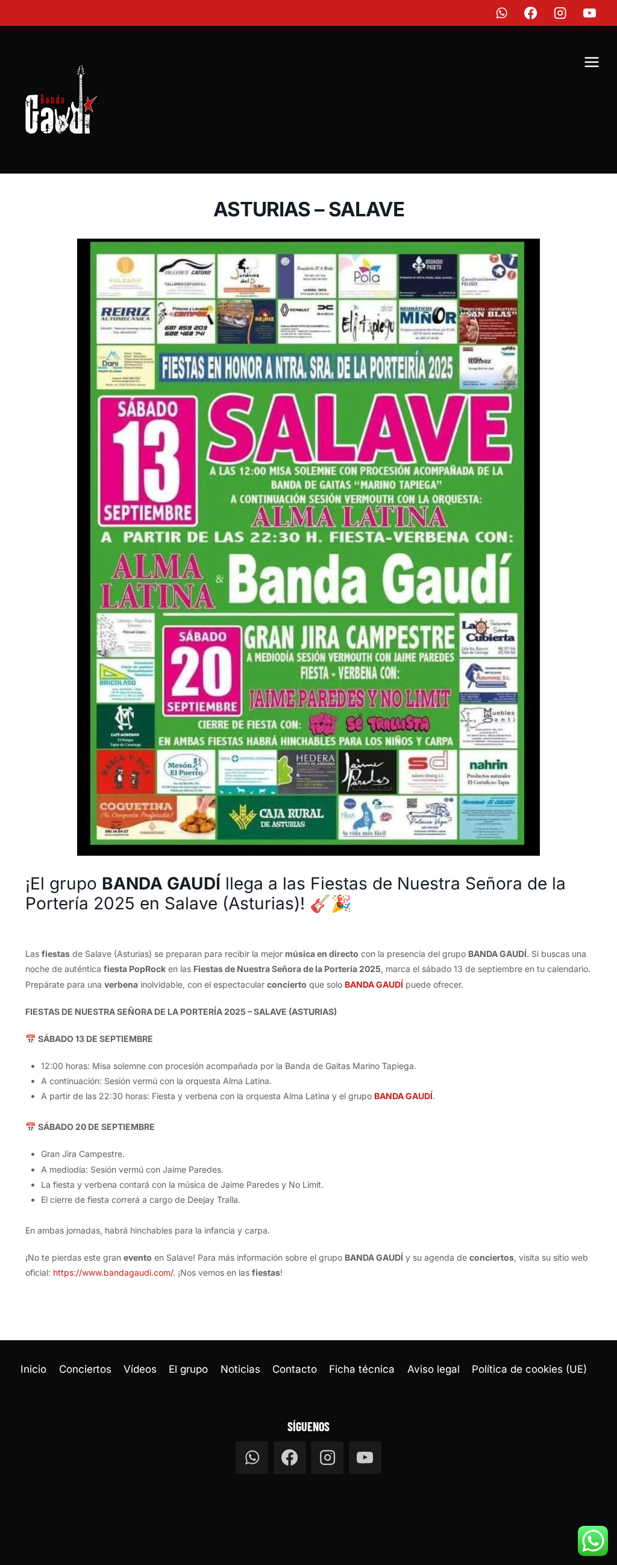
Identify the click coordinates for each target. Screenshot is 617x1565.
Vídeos (140, 1369)
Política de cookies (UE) (529, 1369)
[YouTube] (590, 13)
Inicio (33, 1369)
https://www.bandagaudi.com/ (113, 1272)
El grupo (188, 1369)
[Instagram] (561, 13)
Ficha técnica (362, 1369)
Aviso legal (433, 1369)
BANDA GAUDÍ (374, 984)
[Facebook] (531, 13)
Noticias (240, 1369)
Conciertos (85, 1369)
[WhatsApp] (502, 13)
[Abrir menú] (591, 64)
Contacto (294, 1369)
